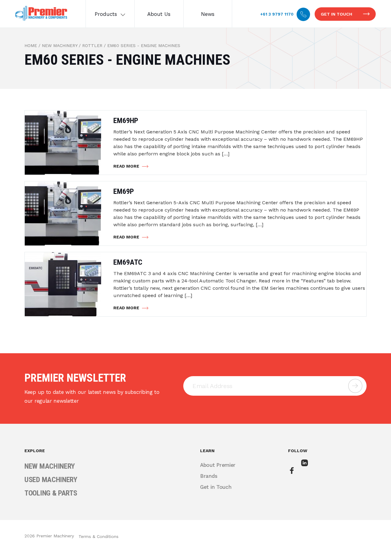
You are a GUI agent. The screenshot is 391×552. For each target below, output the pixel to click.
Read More (126, 166)
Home (30, 45)
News (207, 14)
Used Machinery (50, 479)
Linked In (305, 467)
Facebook (292, 471)
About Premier (218, 465)
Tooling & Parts (50, 493)
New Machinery (59, 45)
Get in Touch (336, 14)
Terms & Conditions (99, 536)
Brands (208, 476)
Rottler (92, 45)
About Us (158, 14)
